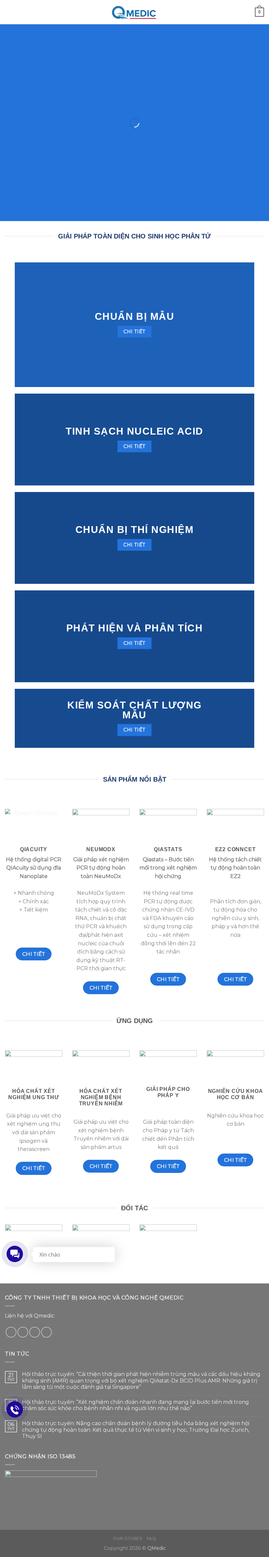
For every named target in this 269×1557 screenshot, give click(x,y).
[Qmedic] (135, 12)
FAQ (151, 1538)
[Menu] (9, 12)
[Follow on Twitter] (22, 1332)
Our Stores (127, 1538)
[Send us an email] (34, 1332)
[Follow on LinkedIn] (46, 1332)
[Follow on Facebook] (11, 1332)
